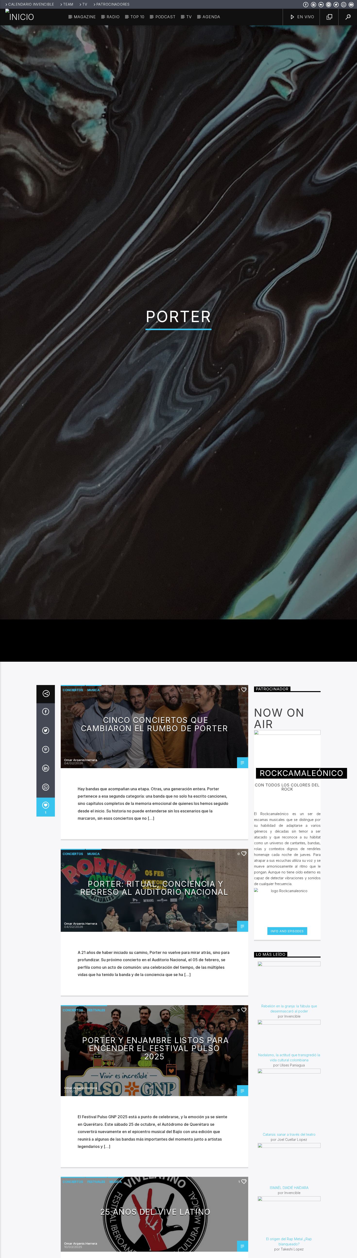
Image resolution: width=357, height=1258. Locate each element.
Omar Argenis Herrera (80, 812)
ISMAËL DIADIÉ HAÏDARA (289, 1240)
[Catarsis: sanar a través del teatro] (289, 1152)
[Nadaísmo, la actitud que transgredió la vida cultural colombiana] (289, 1088)
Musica (93, 742)
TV (84, 4)
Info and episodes (287, 983)
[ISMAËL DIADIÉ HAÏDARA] (289, 1217)
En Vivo (305, 16)
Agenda (211, 16)
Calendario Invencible (31, 4)
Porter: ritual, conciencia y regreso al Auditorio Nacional (154, 941)
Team (68, 4)
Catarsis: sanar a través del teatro (289, 1187)
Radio (113, 16)
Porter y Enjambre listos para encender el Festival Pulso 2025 (155, 1101)
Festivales (96, 1062)
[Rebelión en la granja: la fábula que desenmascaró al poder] (289, 1035)
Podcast (165, 16)
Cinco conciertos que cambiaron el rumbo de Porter (154, 777)
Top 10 (137, 16)
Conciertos (73, 742)
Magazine (85, 16)
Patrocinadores (113, 4)
